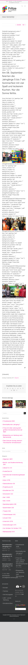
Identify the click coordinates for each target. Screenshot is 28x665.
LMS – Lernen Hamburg (7, 599)
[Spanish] (23, 605)
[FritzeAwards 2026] (7, 404)
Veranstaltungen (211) (9, 525)
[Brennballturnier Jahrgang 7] (21, 404)
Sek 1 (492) (6, 497)
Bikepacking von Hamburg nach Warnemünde (20, 573)
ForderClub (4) (7, 471)
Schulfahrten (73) (8, 490)
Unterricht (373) (8, 521)
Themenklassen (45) (9, 514)
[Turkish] (24, 605)
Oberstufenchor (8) (9, 483)
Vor (23, 24)
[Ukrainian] (15, 607)
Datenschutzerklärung (14, 616)
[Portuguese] (21, 605)
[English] (17, 605)
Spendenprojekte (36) (9, 504)
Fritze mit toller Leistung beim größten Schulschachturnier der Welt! (12, 430)
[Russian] (22, 605)
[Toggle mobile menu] (25, 6)
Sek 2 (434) (6, 500)
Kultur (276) (6, 480)
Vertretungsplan (7, 594)
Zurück (19, 24)
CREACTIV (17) (7, 468)
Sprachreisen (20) (8, 507)
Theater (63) (7, 511)
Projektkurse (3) (8, 487)
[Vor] (25, 404)
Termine (5, 591)
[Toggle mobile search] (22, 6)
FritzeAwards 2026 (9, 421)
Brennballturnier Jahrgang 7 (11, 424)
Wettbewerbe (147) (9, 531)
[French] (18, 605)
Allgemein (17, 377)
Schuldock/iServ (7, 603)
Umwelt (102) (7, 518)
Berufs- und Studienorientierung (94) (13, 463)
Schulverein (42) (8, 494)
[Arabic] (15, 605)
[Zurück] (3, 404)
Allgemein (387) (8, 459)
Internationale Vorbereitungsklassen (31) (14, 475)
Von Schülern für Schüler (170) (12, 528)
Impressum (22, 614)
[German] (19, 605)
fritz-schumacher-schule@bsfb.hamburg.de (10, 575)
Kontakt (5, 587)
